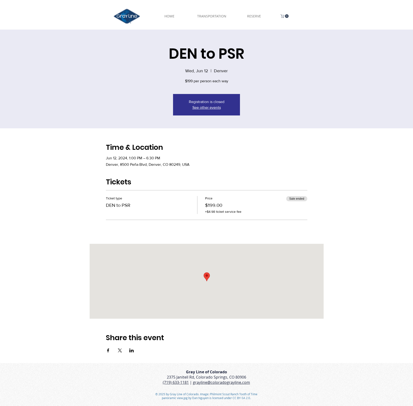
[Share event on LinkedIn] (131, 350)
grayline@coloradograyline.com (221, 382)
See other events (206, 107)
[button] (285, 16)
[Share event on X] (120, 350)
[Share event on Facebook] (108, 350)
